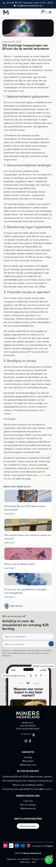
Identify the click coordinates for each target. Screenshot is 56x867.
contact (42, 475)
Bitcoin (7, 102)
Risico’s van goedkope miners (19, 563)
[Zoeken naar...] (46, 13)
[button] (50, 12)
